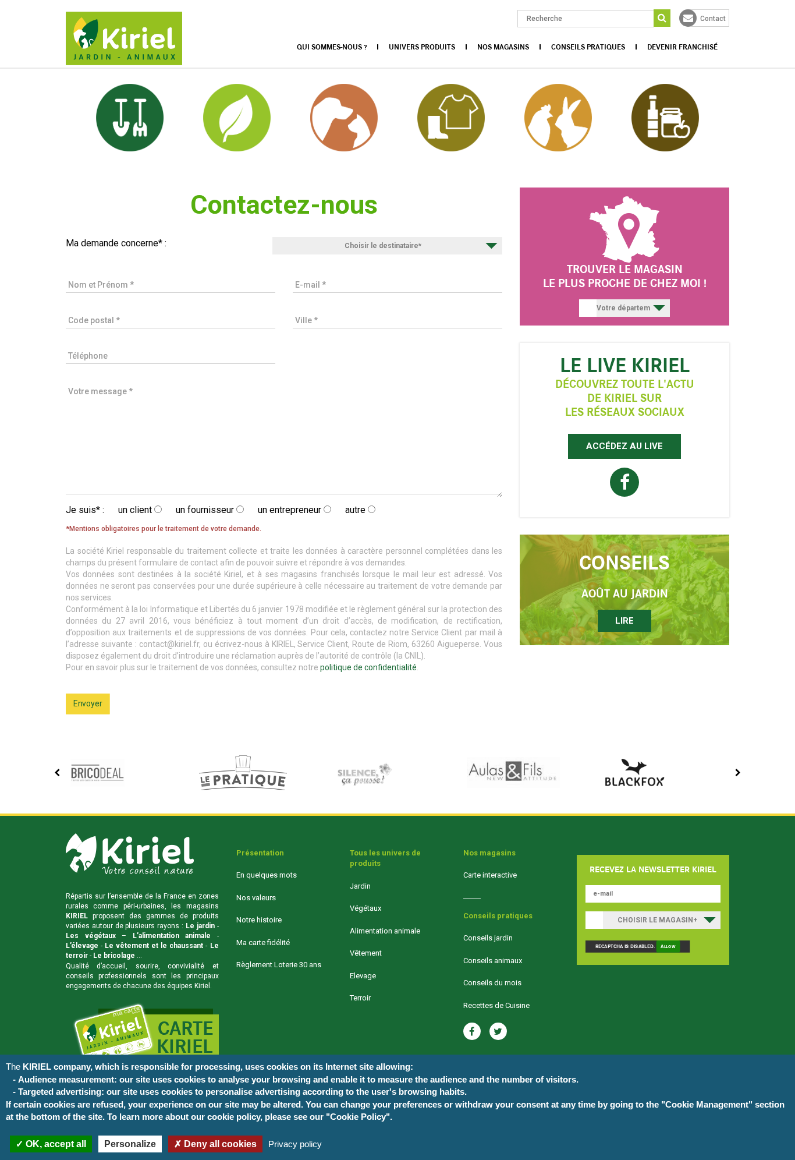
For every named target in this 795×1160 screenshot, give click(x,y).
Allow (668, 946)
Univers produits (422, 47)
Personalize (130, 1144)
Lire (624, 621)
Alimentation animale (385, 930)
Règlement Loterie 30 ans (278, 964)
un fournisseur (206, 509)
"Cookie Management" (707, 1104)
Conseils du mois (492, 982)
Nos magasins (503, 47)
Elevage (363, 975)
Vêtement (366, 953)
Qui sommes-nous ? (332, 47)
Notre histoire (259, 919)
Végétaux (365, 908)
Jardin (360, 886)
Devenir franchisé (682, 47)
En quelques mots (266, 875)
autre (356, 509)
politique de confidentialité (368, 667)
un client (136, 509)
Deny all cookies (219, 1144)
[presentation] (57, 773)
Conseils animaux (492, 960)
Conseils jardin (488, 937)
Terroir (360, 997)
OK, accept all (54, 1144)
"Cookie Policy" (358, 1117)
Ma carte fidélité (263, 942)
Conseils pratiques (588, 47)
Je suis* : (85, 509)
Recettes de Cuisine (496, 1005)
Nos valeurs (256, 897)
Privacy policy (295, 1144)
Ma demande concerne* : (116, 243)
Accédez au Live (624, 446)
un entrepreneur (291, 509)
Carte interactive (490, 875)
